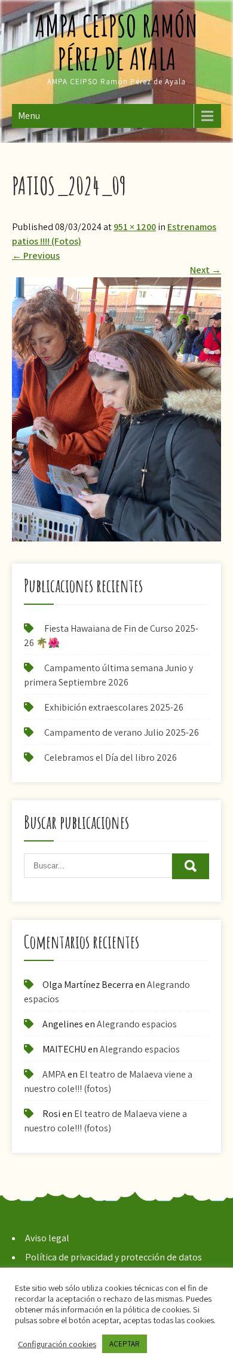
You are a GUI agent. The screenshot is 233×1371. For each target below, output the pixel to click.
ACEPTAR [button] (124, 1344)
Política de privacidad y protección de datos (113, 1257)
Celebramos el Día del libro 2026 (110, 757)
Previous (36, 255)
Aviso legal (47, 1238)
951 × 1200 (135, 227)
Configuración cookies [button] (57, 1344)
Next (205, 270)
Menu (29, 115)
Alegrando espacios (137, 1024)
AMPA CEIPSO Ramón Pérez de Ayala (116, 42)
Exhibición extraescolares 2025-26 (113, 707)
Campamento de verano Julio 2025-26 (121, 732)
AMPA (54, 1074)
